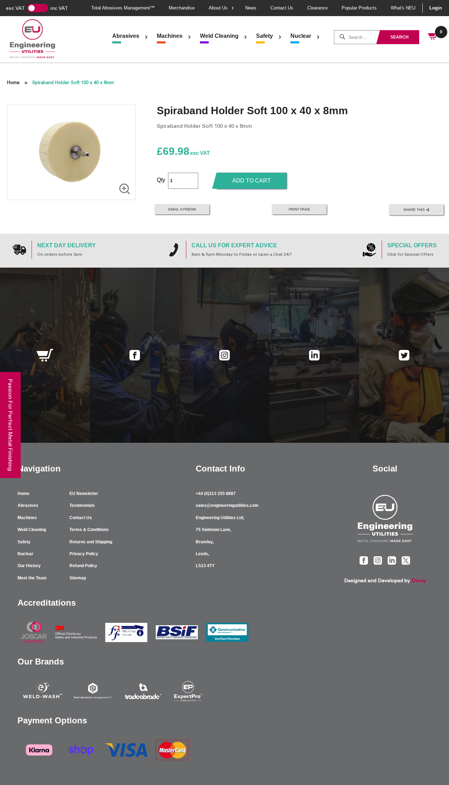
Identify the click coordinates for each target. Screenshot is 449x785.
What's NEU (403, 8)
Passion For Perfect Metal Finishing (10, 425)
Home (13, 82)
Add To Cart (251, 181)
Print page (299, 209)
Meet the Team (32, 578)
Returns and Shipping (90, 541)
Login (435, 8)
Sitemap (77, 578)
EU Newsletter (83, 493)
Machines (169, 36)
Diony (418, 581)
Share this (414, 209)
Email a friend (182, 209)
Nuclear (300, 36)
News (250, 8)
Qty (161, 180)
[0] (433, 37)
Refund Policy (83, 565)
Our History (29, 565)
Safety (264, 36)
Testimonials (82, 505)
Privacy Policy (83, 553)
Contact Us (281, 8)
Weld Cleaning (219, 36)
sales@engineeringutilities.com (227, 505)
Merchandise (182, 8)
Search (399, 37)
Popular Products (359, 8)
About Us (218, 8)
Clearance (317, 8)
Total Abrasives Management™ (123, 8)
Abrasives (125, 36)
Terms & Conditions (89, 529)
